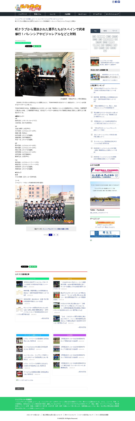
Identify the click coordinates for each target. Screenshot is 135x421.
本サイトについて (70, 415)
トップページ (22, 14)
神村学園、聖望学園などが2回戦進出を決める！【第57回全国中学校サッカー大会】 (36, 293)
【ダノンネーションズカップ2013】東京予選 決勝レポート (105, 135)
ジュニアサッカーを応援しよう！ (25, 19)
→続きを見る (45, 318)
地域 (105, 31)
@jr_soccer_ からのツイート (99, 212)
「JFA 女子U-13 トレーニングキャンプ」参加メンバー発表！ (105, 129)
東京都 (105, 42)
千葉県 (108, 36)
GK (116, 39)
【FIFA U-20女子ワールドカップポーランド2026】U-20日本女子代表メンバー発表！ (36, 284)
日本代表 (113, 48)
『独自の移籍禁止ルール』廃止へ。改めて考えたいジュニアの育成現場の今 (105, 107)
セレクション (82, 14)
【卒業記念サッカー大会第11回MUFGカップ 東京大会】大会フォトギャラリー (105, 122)
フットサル (96, 45)
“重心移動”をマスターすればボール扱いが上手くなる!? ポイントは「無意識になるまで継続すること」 (106, 114)
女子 (115, 45)
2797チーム (101, 225)
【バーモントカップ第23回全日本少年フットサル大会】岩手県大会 (105, 142)
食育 (94, 36)
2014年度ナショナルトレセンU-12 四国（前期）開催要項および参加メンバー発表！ (105, 150)
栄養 (100, 39)
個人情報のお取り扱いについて (52, 415)
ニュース (52, 14)
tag (95, 31)
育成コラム (37, 14)
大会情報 (67, 14)
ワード (114, 31)
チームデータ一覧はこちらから (105, 227)
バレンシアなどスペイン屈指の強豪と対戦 (55, 229)
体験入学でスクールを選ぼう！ (110, 80)
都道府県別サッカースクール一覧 (110, 74)
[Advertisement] (30, 250)
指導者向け (109, 45)
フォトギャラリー (108, 39)
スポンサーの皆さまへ (33, 415)
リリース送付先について (85, 415)
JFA (105, 50)
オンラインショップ (112, 14)
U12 (96, 48)
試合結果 (115, 36)
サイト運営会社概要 (102, 415)
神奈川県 (99, 42)
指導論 (95, 39)
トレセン (111, 42)
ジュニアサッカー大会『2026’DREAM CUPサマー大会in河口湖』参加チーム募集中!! (109, 62)
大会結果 (101, 48)
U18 (103, 45)
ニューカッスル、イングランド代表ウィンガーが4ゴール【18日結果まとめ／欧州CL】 (36, 357)
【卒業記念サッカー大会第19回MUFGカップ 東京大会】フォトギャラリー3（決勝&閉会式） (73, 365)
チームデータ (97, 14)
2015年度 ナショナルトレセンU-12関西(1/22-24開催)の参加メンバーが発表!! (105, 158)
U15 (107, 48)
